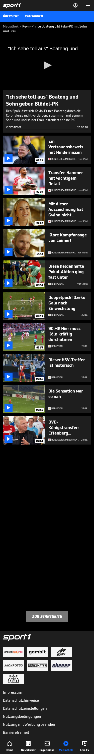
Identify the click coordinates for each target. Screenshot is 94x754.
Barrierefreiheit (16, 732)
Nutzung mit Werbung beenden (29, 724)
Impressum (12, 692)
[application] (47, 65)
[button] (47, 65)
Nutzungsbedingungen (22, 716)
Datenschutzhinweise (21, 700)
